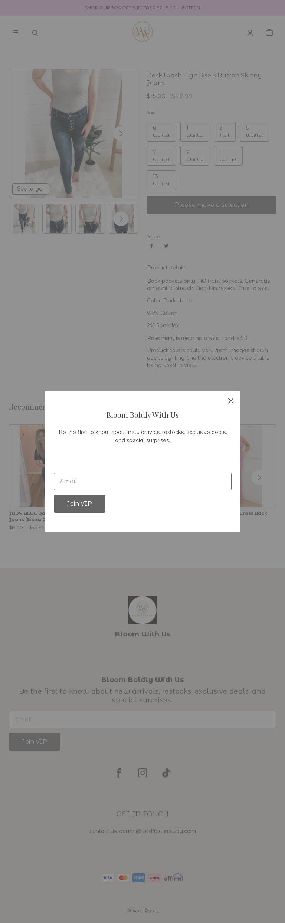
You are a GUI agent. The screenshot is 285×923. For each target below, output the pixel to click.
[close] (231, 400)
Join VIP (79, 503)
